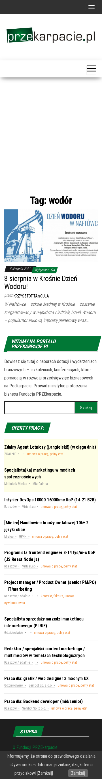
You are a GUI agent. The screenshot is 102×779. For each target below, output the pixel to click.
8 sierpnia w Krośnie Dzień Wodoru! (40, 282)
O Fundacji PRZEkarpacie (35, 747)
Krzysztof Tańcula (31, 296)
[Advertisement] (51, 136)
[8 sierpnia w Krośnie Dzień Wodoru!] (51, 235)
